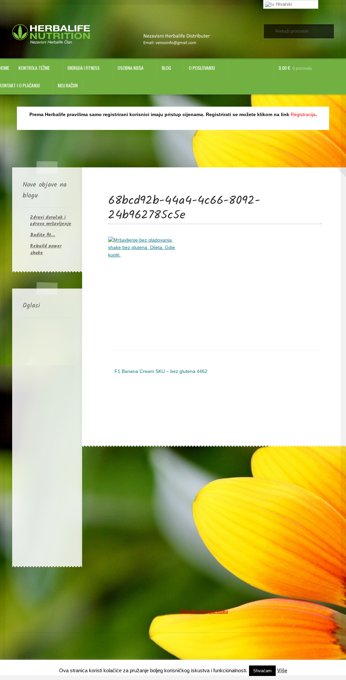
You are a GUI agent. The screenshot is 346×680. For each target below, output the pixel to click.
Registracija (303, 114)
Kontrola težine (34, 67)
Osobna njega (131, 67)
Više (282, 670)
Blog (166, 67)
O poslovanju (202, 67)
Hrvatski (283, 4)
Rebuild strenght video (204, 611)
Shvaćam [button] (262, 670)
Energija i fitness (84, 67)
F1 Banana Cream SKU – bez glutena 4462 (160, 372)
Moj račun (68, 85)
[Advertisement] (47, 440)
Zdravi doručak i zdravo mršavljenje (50, 220)
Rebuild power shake (45, 249)
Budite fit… (42, 235)
